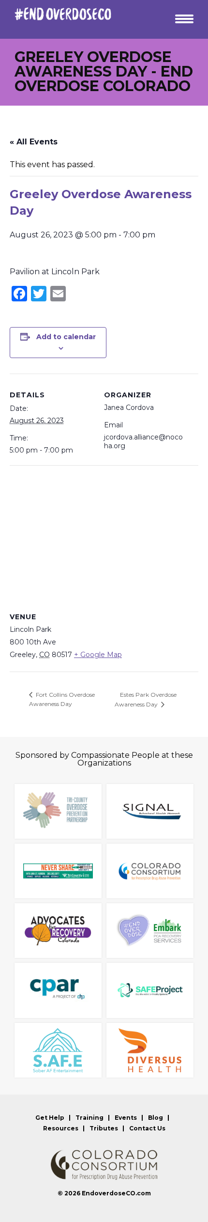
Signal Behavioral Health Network (149, 811)
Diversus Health (149, 1050)
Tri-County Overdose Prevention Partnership (58, 811)
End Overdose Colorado (63, 13)
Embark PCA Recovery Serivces (149, 930)
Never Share (58, 871)
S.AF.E (58, 1050)
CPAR (58, 990)
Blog (155, 1118)
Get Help (49, 1118)
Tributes (103, 1128)
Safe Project (149, 990)
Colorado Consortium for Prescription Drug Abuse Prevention (104, 1165)
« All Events (34, 141)
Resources (60, 1128)
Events (126, 1118)
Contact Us (147, 1128)
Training (89, 1118)
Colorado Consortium (149, 871)
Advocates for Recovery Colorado (58, 930)
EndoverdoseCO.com (116, 1193)
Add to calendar (66, 336)
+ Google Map (98, 654)
